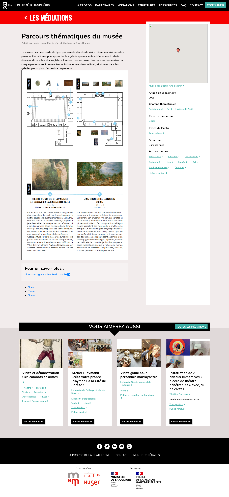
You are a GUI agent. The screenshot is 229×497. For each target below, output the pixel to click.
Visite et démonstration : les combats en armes (40, 375)
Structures (146, 5)
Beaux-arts (155, 156)
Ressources (168, 5)
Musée (181, 162)
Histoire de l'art (184, 109)
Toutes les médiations (191, 326)
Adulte (43, 396)
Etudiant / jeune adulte (34, 401)
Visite (152, 121)
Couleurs (179, 167)
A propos (84, 5)
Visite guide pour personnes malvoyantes (138, 375)
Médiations (126, 5)
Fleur (168, 162)
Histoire (40, 388)
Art (168, 109)
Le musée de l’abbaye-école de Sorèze (88, 392)
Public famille (78, 412)
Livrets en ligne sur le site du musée (46, 274)
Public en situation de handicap (137, 395)
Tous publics (155, 133)
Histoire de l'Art (157, 173)
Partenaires (104, 5)
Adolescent (28, 396)
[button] (178, 51)
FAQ (183, 5)
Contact (196, 5)
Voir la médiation (33, 421)
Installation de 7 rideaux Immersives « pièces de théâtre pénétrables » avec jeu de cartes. (186, 381)
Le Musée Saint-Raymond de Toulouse (135, 384)
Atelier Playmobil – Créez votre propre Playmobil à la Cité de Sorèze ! (88, 379)
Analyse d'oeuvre (158, 167)
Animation (39, 392)
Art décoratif (191, 156)
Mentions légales (146, 455)
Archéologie (155, 109)
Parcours (173, 156)
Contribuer (215, 5)
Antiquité (154, 162)
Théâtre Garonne (178, 394)
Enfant (86, 403)
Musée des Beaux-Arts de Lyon (165, 86)
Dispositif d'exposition (83, 398)
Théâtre (26, 388)
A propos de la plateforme (89, 455)
